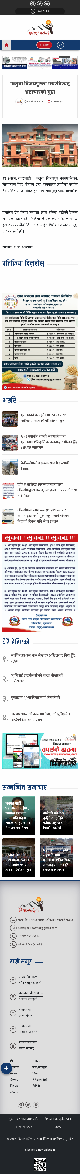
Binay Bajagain (45, 1149)
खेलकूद (14, 1079)
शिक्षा (35, 1073)
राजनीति (14, 1067)
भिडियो (36, 1086)
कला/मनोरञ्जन (39, 1067)
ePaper (44, 45)
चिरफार (14, 1086)
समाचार (36, 1061)
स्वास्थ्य (13, 1073)
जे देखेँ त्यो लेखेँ (39, 1079)
